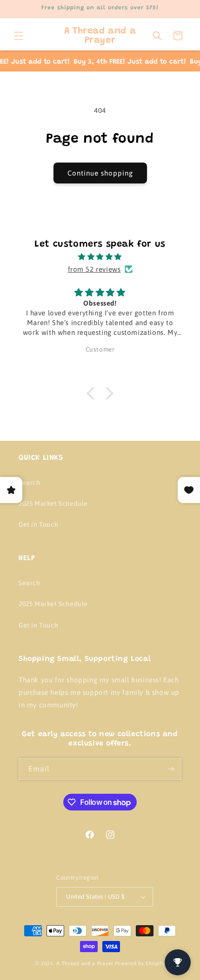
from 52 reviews (94, 269)
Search (29, 482)
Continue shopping (100, 173)
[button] (18, 36)
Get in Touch (38, 524)
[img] (100, 256)
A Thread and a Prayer (84, 963)
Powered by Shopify (140, 963)
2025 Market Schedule (53, 503)
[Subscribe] (170, 769)
